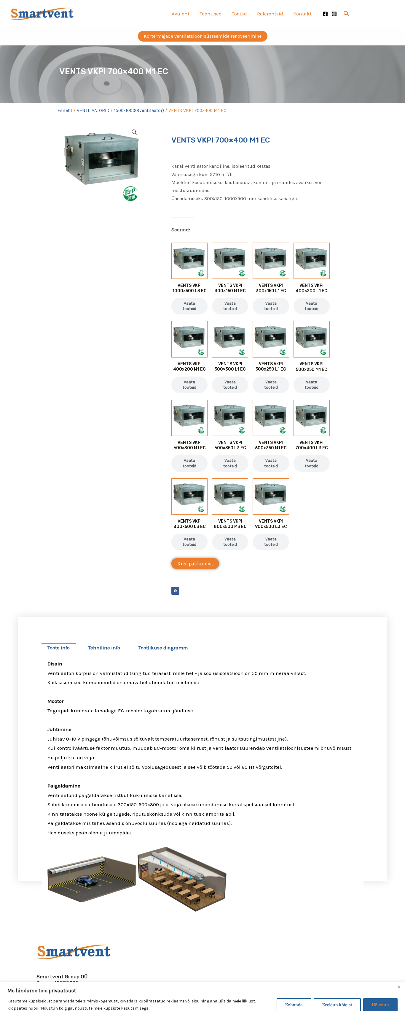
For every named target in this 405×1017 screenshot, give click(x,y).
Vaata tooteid (189, 306)
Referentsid (270, 14)
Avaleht (180, 14)
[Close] (398, 986)
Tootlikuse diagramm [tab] (163, 648)
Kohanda (294, 1004)
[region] (202, 999)
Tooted (239, 14)
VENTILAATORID (93, 110)
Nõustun (380, 1004)
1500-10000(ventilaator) (139, 110)
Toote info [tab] (58, 648)
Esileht (65, 110)
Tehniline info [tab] (104, 648)
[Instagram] (334, 14)
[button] (346, 14)
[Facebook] (325, 14)
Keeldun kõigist (337, 1004)
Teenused (211, 14)
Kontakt (302, 14)
